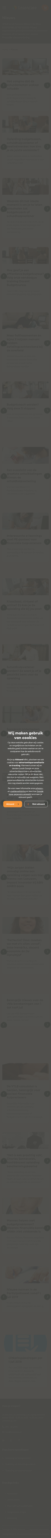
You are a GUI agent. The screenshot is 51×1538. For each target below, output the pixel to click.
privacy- (39, 788)
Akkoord (10, 804)
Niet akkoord (38, 804)
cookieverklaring (18, 791)
